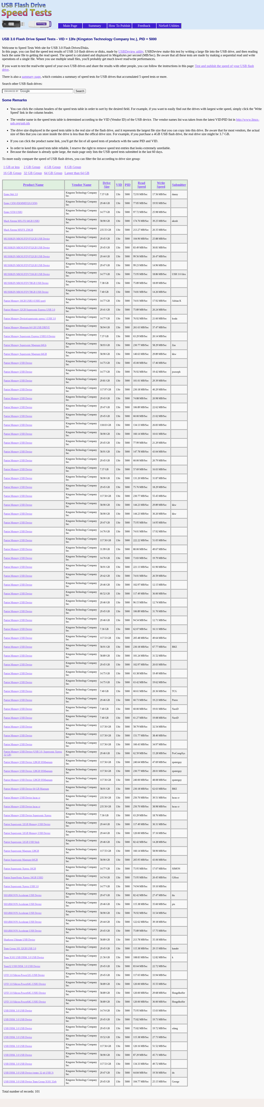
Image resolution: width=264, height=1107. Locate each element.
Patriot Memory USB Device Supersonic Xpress (27, 815)
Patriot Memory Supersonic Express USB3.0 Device (29, 336)
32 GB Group (33, 173)
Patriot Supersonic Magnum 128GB (21, 850)
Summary (94, 25)
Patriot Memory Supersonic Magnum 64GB (25, 354)
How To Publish (119, 25)
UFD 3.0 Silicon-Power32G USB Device (24, 975)
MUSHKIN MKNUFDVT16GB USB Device (27, 274)
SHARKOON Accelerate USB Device (22, 895)
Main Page (70, 25)
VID (119, 185)
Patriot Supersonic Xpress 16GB (20, 868)
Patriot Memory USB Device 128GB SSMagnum (28, 762)
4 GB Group (52, 167)
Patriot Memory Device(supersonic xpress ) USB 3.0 (30, 318)
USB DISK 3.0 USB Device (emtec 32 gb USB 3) (28, 1072)
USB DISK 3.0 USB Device (18, 1010)
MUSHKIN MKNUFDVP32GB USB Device (27, 238)
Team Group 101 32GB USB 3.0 (20, 948)
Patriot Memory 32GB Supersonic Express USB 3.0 (29, 309)
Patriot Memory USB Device (18, 363)
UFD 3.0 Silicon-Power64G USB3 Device (25, 984)
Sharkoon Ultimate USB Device (19, 939)
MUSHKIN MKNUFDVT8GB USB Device (26, 283)
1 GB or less (11, 167)
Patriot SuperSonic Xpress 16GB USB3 (23, 877)
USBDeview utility (130, 51)
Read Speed (141, 184)
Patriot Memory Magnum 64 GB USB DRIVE (27, 327)
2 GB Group (32, 167)
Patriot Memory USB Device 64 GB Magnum (26, 788)
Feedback (144, 25)
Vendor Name (81, 185)
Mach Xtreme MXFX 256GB (18, 229)
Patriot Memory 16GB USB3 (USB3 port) (25, 300)
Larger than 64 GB (77, 173)
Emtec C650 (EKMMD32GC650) (20, 203)
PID (128, 185)
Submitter (179, 185)
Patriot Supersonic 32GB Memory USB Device (27, 824)
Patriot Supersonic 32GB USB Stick (21, 842)
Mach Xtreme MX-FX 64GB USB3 (21, 221)
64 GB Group (53, 173)
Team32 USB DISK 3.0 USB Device (22, 966)
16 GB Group (12, 173)
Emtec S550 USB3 (13, 212)
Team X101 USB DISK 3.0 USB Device (24, 957)
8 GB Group (73, 167)
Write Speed (161, 184)
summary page (31, 76)
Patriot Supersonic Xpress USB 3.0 (21, 886)
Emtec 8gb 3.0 (11, 194)
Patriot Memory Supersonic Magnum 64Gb (25, 345)
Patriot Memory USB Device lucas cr (22, 797)
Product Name (33, 185)
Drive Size (107, 184)
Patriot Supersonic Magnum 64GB (21, 859)
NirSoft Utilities (169, 25)
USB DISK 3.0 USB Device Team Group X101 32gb (30, 1081)
